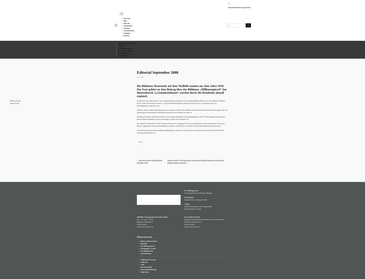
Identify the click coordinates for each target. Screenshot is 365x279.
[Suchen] (248, 25)
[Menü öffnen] (116, 25)
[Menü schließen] (121, 13)
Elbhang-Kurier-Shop (144, 237)
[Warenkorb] (229, 4)
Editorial (140, 142)
